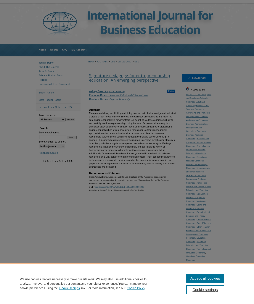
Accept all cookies (205, 278)
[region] (127, 283)
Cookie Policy (136, 288)
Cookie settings (69, 288)
